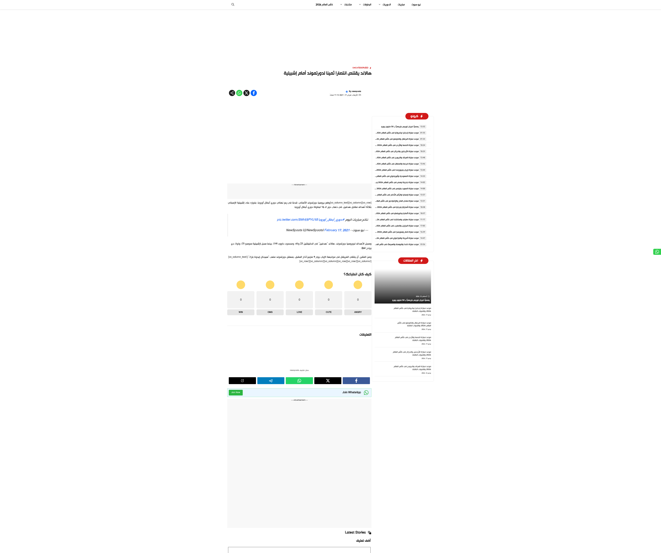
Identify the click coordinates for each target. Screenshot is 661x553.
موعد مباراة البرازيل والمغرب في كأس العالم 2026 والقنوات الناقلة (390, 226)
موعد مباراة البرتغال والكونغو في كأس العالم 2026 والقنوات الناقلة (389, 139)
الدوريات (387, 5)
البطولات (367, 5)
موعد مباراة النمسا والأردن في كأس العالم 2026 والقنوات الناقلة (391, 145)
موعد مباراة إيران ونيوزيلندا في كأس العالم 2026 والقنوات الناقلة (391, 170)
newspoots (356, 91)
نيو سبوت (416, 5)
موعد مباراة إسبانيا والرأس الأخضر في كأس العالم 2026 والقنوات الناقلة (388, 195)
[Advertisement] (330, 35)
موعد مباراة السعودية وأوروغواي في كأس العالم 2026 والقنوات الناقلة (388, 176)
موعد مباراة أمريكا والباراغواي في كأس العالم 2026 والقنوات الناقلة (389, 238)
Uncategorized (360, 68)
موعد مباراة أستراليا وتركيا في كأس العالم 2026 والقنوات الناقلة (391, 207)
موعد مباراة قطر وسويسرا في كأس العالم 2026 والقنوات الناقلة (391, 232)
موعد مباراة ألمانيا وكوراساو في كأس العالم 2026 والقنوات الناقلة (390, 213)
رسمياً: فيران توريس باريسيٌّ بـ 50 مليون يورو (400, 127)
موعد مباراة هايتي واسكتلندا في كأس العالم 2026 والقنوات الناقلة (390, 220)
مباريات (401, 5)
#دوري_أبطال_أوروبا (331, 220)
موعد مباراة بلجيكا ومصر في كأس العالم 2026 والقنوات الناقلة (391, 182)
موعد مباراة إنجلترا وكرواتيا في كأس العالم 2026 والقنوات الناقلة (390, 133)
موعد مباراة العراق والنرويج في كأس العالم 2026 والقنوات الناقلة (390, 158)
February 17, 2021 (336, 230)
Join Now (235, 392)
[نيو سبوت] (428, 4)
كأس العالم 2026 (324, 5)
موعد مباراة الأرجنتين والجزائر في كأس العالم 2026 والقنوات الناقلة (390, 151)
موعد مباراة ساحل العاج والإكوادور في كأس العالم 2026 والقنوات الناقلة (387, 201)
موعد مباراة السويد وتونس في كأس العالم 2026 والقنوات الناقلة (391, 189)
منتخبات (348, 5)
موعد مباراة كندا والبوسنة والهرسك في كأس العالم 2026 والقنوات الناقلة (387, 244)
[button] (233, 4)
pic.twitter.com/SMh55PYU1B (297, 220)
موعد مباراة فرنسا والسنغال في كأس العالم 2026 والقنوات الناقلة (390, 164)
